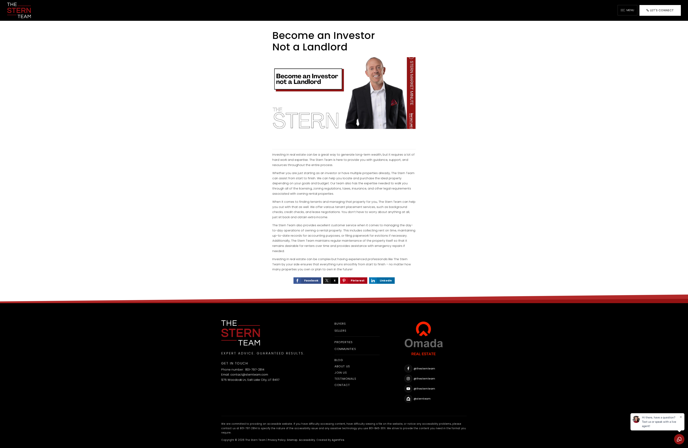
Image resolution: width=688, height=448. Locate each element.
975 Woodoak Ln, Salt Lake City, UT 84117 (250, 380)
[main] (344, 162)
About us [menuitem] (342, 366)
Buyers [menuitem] (340, 324)
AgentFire (338, 440)
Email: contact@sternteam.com (244, 375)
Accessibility (307, 440)
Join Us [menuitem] (341, 373)
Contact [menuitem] (342, 385)
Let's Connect (661, 10)
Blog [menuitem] (339, 360)
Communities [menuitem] (345, 349)
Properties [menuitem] (344, 342)
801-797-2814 (254, 370)
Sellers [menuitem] (340, 331)
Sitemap (292, 440)
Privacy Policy (276, 440)
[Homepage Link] (19, 10)
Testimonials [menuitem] (345, 379)
